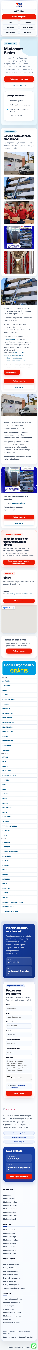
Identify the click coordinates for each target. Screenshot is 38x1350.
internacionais (19, 361)
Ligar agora (19, 387)
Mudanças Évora (9, 1243)
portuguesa (14, 594)
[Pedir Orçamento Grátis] (19, 668)
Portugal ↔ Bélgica (10, 1271)
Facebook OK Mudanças (12, 1323)
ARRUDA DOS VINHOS (10, 851)
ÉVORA (4, 784)
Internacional (10, 32)
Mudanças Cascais (10, 1216)
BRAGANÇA (6, 771)
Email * (8, 1013)
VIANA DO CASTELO (9, 826)
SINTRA (5, 897)
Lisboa (19, 596)
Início (10, 22)
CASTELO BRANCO (9, 775)
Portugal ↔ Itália (9, 1281)
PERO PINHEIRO (7, 731)
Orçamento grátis (19, 17)
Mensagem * (10, 1057)
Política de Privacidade (17, 1086)
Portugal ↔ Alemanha (11, 1278)
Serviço (8, 1031)
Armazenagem (28, 27)
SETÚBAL (5, 821)
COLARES (5, 704)
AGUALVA (6, 681)
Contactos (27, 32)
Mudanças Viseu (9, 1253)
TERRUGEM (6, 750)
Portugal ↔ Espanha (11, 1264)
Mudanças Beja (9, 1233)
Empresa (28, 22)
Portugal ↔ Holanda (11, 1275)
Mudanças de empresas (12, 1316)
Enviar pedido (19, 1093)
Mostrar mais (12, 372)
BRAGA (5, 766)
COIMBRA (5, 780)
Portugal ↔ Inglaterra (11, 1285)
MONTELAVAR (7, 727)
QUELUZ (5, 736)
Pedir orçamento (19, 381)
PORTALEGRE (7, 808)
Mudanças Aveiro (9, 1230)
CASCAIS (5, 865)
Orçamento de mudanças (12, 1299)
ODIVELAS (6, 888)
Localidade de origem (13, 1039)
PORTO (4, 812)
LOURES (5, 874)
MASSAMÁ (6, 709)
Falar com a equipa (19, 85)
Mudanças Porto (9, 1250)
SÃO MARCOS (7, 745)
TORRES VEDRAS (8, 907)
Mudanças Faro (9, 1247)
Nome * (8, 1004)
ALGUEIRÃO (6, 685)
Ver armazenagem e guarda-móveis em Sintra (19, 562)
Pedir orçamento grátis (19, 79)
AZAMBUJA (6, 856)
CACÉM (5, 695)
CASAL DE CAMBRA (9, 699)
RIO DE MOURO (7, 741)
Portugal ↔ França (10, 1268)
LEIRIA (4, 798)
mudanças (10, 339)
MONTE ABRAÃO (8, 722)
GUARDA (5, 794)
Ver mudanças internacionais (14, 1288)
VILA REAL (6, 831)
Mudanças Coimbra (10, 1240)
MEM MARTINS (7, 713)
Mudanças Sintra (18, 503)
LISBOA (5, 803)
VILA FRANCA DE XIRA (10, 911)
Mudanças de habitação (12, 1312)
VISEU (4, 835)
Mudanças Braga (9, 1237)
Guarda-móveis (9, 1309)
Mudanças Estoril (9, 1219)
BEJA (4, 761)
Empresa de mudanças (11, 1302)
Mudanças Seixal (9, 1212)
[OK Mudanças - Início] (19, 5)
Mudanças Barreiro (10, 1209)
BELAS (4, 690)
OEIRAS (5, 893)
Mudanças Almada (10, 1205)
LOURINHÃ (6, 879)
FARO (4, 789)
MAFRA (5, 884)
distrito (24, 594)
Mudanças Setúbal (10, 1202)
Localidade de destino (13, 1048)
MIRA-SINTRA (7, 718)
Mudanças (10, 27)
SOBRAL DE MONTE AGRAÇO (12, 902)
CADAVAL (5, 861)
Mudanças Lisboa (9, 1199)
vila (8, 594)
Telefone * (9, 1022)
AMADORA (6, 847)
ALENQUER (6, 842)
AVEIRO (5, 757)
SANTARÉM (6, 817)
